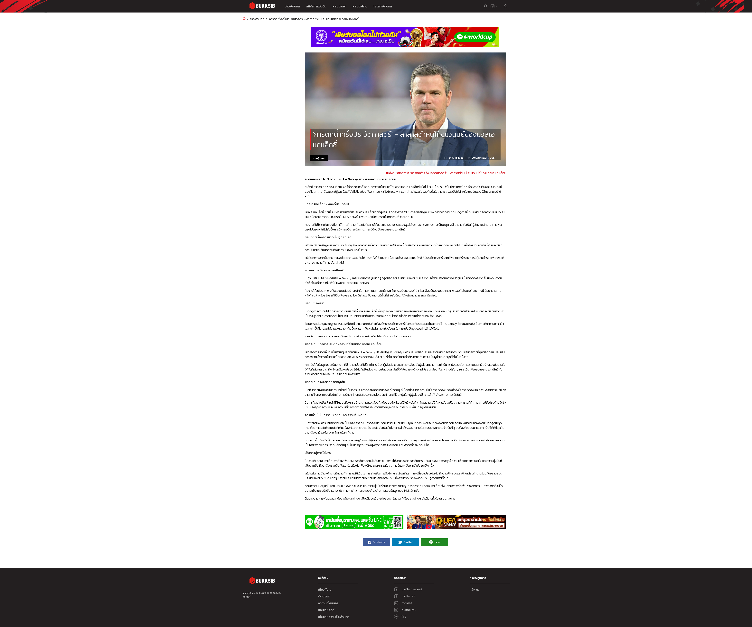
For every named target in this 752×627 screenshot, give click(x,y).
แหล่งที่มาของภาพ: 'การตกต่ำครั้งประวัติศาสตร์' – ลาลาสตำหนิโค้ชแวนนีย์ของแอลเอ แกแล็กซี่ (445, 173)
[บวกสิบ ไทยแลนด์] (492, 6)
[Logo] (262, 6)
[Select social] (494, 6)
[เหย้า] (244, 19)
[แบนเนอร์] (405, 37)
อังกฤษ (475, 590)
